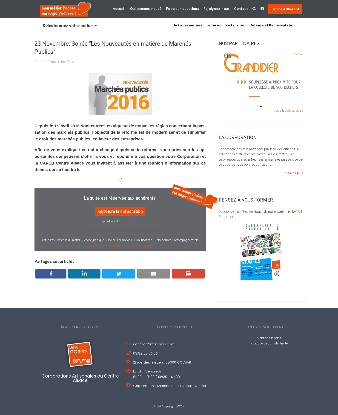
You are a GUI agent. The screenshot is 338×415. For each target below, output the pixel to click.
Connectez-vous (130, 221)
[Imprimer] (188, 274)
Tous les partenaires (288, 110)
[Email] (153, 274)
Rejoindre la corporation (120, 211)
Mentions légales (269, 338)
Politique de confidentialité (269, 343)
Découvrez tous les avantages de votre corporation (120, 246)
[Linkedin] (84, 274)
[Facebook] (50, 274)
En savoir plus (293, 173)
